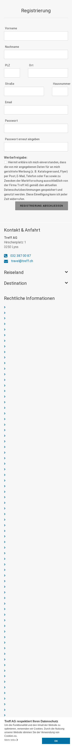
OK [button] (56, 741)
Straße (9, 83)
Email (8, 102)
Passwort (11, 120)
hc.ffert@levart (22, 261)
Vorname (11, 28)
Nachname (12, 46)
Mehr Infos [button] (10, 740)
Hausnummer (60, 83)
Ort (31, 65)
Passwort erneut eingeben (22, 139)
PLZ (7, 65)
